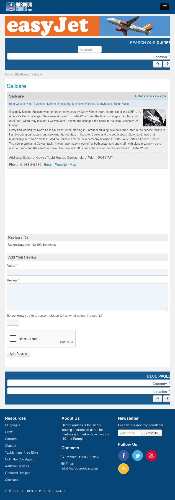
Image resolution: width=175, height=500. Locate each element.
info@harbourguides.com (80, 468)
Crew (9, 432)
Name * (12, 265)
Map (73, 164)
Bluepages (12, 425)
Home (9, 74)
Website (61, 164)
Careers (11, 438)
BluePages (22, 74)
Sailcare (37, 74)
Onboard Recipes (17, 472)
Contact (10, 445)
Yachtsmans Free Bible (21, 452)
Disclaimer (56, 491)
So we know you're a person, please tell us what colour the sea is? (55, 315)
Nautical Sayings (17, 466)
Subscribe (151, 433)
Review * (13, 280)
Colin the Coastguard (20, 459)
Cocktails (11, 479)
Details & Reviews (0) (150, 96)
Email (48, 164)
